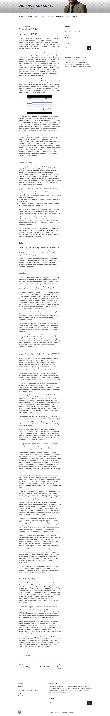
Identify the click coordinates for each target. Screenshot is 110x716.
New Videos (59, 16)
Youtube (20, 16)
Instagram (50, 16)
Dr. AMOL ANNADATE (36, 6)
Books (75, 16)
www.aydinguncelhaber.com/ (36, 75)
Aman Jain (31, 26)
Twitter (43, 16)
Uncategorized (26, 655)
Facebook (29, 16)
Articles (68, 16)
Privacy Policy (52, 712)
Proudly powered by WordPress (65, 712)
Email (36, 16)
